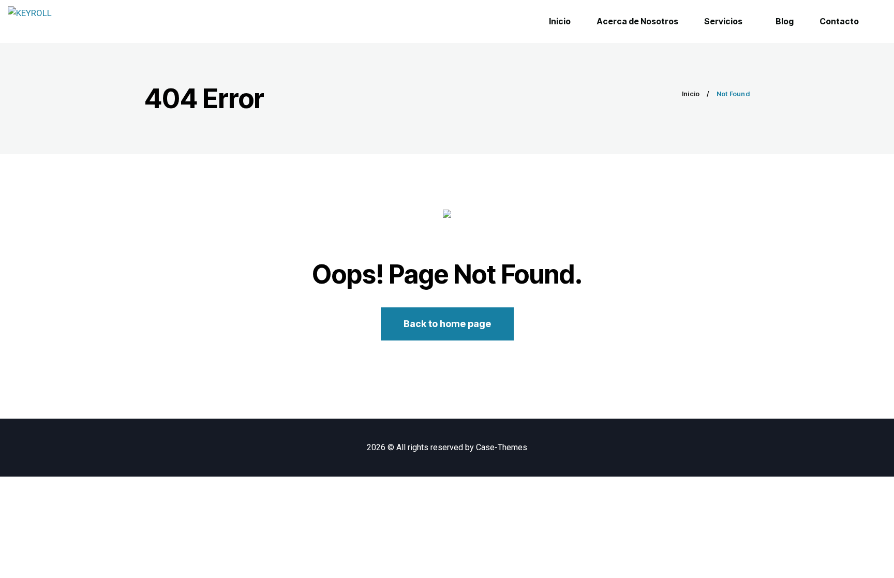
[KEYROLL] (30, 21)
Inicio (691, 94)
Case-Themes (501, 447)
